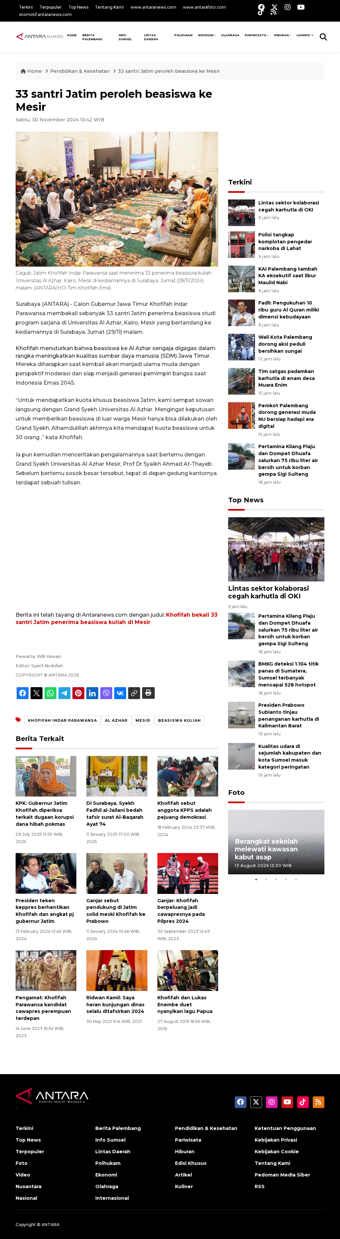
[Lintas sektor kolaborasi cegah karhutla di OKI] (241, 212)
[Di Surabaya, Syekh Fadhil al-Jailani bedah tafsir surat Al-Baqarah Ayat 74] (116, 776)
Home (34, 71)
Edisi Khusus (191, 1163)
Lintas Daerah (151, 37)
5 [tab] (296, 879)
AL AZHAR (116, 720)
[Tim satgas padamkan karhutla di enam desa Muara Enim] (241, 381)
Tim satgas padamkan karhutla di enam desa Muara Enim (286, 378)
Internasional (112, 1198)
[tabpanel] (276, 842)
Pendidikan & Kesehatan (80, 71)
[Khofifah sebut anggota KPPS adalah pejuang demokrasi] (187, 776)
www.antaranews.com (153, 7)
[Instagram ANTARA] (288, 7)
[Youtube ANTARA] (301, 7)
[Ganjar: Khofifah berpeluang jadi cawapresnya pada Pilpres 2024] (187, 873)
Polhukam (183, 35)
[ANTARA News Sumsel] (40, 37)
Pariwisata (255, 35)
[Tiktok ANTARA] (261, 12)
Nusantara (29, 1186)
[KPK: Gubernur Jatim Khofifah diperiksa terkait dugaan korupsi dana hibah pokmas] (46, 776)
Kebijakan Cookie (277, 1152)
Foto (236, 793)
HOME (72, 35)
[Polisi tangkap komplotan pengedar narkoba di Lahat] (241, 244)
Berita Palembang (92, 37)
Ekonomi (205, 35)
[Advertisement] (117, 541)
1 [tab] (256, 879)
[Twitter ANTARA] (274, 7)
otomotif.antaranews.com (45, 14)
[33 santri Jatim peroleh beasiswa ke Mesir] (276, 549)
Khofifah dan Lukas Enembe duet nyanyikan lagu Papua (184, 1005)
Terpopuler (51, 7)
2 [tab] (266, 879)
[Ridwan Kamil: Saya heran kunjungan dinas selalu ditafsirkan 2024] (116, 970)
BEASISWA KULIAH (179, 720)
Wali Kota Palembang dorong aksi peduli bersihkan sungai (285, 344)
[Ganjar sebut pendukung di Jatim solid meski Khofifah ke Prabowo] (116, 873)
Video (23, 1175)
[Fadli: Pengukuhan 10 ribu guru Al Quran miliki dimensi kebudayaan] (241, 313)
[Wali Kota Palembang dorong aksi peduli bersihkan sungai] (241, 346)
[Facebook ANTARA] (261, 7)
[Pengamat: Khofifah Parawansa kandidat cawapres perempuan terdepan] (46, 970)
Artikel (183, 1175)
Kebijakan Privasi (276, 1140)
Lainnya (303, 35)
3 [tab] (276, 879)
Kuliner (184, 1186)
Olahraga (230, 35)
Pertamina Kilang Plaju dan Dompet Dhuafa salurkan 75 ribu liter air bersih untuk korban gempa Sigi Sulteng (288, 460)
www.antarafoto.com (204, 7)
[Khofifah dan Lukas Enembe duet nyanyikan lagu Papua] (187, 970)
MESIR (142, 720)
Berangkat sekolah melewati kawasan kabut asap (266, 849)
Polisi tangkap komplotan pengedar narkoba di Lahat (285, 242)
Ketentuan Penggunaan (285, 1128)
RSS (260, 1186)
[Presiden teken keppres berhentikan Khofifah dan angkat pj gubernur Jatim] (46, 873)
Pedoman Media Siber (282, 1175)
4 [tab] (286, 879)
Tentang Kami (109, 7)
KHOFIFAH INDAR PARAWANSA (62, 720)
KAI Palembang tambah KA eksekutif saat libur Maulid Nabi (287, 276)
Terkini (26, 7)
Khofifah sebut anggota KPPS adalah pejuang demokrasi (184, 810)
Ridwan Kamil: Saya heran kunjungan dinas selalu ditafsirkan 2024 (115, 1005)
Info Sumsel (125, 37)
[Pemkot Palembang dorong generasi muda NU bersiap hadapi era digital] (241, 415)
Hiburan (281, 35)
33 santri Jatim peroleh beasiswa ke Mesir (169, 71)
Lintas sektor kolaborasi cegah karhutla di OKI (268, 592)
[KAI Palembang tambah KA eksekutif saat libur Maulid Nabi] (241, 278)
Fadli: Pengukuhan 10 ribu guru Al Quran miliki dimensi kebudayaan (288, 310)
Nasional (26, 1198)
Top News (78, 7)
